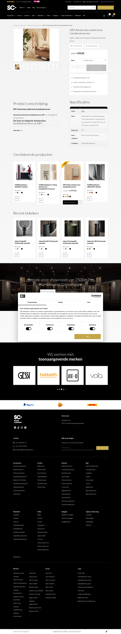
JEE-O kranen (33, 580)
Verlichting (16, 494)
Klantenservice (77, 1)
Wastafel (16, 515)
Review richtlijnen (75, 631)
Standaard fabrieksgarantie (82, 87)
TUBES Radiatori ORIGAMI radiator (94, 186)
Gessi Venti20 (49, 577)
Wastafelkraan (42, 476)
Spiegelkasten (66, 522)
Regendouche (66, 490)
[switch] (50, 328)
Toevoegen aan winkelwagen (96, 68)
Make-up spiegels (67, 518)
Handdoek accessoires (34, 25)
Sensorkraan (41, 487)
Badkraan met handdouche (86, 601)
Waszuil (15, 522)
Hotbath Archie (50, 594)
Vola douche (33, 577)
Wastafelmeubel (18, 525)
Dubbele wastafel (19, 532)
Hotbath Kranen (18, 573)
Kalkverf (88, 525)
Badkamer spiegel (67, 515)
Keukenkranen (42, 483)
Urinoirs (40, 539)
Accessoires (22, 25)
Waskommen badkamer (85, 587)
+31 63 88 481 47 (21, 443)
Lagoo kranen (33, 598)
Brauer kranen (33, 611)
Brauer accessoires (35, 608)
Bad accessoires (18, 469)
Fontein (39, 518)
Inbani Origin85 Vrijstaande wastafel (22, 242)
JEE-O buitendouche (20, 583)
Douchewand (66, 494)
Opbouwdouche (67, 483)
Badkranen (41, 466)
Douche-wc (41, 529)
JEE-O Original (50, 580)
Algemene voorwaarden (60, 631)
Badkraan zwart (83, 598)
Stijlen (28, 7)
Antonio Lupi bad (34, 594)
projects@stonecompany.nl (92, 1)
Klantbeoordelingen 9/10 (81, 78)
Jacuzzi (88, 483)
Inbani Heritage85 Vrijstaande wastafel (70, 242)
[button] (57, 389)
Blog (33, 7)
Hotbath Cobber (50, 598)
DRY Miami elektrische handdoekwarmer (71, 186)
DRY (83, 111)
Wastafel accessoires (20, 476)
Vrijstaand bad (90, 469)
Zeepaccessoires (18, 487)
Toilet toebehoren (43, 550)
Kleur (73, 60)
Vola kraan (32, 573)
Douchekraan (41, 473)
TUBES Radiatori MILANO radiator (21, 186)
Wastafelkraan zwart (84, 577)
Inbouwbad (89, 480)
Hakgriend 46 (73, 421)
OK (87, 336)
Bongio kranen (33, 587)
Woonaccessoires (19, 490)
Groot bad (81, 573)
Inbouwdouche (66, 480)
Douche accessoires (19, 466)
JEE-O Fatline (49, 584)
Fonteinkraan (41, 480)
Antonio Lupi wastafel (36, 591)
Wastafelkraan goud (84, 584)
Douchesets (65, 476)
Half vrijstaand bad (92, 466)
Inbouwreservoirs (43, 543)
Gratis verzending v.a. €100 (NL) (83, 82)
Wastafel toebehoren (20, 539)
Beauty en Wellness (19, 480)
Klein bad (81, 591)
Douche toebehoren (68, 504)
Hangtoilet (40, 525)
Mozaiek (88, 515)
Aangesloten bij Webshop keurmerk (84, 91)
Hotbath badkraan (19, 587)
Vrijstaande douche (68, 469)
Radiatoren (78, 15)
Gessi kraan (17, 603)
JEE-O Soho (49, 591)
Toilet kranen (41, 469)
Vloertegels (89, 522)
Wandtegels (90, 518)
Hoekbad (89, 473)
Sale (84, 15)
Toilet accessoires (18, 473)
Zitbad (88, 476)
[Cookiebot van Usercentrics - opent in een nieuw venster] (92, 296)
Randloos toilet (42, 532)
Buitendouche (66, 473)
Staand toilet (41, 536)
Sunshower (65, 487)
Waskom (16, 518)
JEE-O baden (33, 584)
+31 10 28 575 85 (109, 1)
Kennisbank (68, 1)
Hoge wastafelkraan (84, 594)
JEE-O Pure (49, 587)
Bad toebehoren (91, 494)
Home (15, 25)
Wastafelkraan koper (84, 580)
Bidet (39, 515)
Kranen (39, 522)
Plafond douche (67, 466)
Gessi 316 (48, 573)
